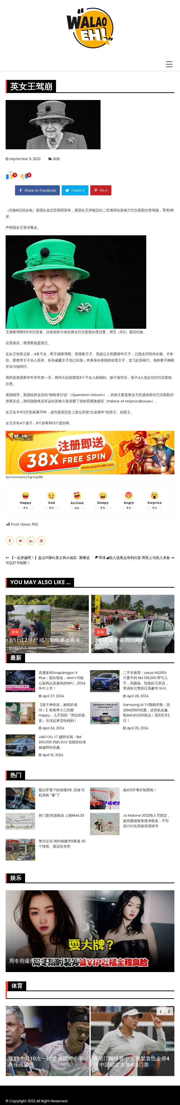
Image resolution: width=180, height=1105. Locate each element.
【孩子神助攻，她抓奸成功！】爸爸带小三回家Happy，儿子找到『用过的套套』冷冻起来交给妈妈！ (62, 712)
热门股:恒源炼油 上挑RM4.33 (61, 815)
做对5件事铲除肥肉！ (140, 789)
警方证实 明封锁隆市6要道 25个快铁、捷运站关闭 (62, 844)
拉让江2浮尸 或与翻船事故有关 (44, 640)
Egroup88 (35, 477)
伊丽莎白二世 (99, 210)
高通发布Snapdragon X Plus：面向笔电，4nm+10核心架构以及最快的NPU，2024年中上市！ (62, 680)
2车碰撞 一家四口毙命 (120, 640)
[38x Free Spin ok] (90, 452)
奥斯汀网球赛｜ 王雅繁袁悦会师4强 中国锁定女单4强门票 (131, 1061)
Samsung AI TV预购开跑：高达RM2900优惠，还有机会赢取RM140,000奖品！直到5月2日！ (146, 712)
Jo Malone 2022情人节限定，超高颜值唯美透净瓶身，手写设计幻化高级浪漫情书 (147, 820)
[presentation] (161, 1011)
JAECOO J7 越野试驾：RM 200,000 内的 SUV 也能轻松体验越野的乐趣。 (62, 742)
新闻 (56, 159)
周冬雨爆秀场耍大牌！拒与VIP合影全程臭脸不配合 (67, 961)
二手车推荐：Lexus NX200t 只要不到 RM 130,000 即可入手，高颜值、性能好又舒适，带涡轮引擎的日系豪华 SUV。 (146, 680)
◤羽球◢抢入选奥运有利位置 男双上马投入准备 (132, 557)
